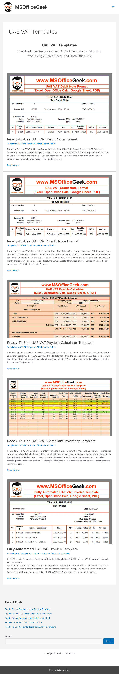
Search (8, 636)
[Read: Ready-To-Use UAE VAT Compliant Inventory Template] (59, 407)
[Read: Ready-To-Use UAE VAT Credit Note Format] (59, 205)
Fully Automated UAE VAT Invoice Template (42, 549)
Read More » (13, 165)
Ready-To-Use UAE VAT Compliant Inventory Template (51, 441)
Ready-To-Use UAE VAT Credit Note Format (43, 241)
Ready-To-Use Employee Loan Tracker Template (27, 609)
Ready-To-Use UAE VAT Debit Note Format (42, 139)
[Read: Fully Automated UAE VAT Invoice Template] (59, 511)
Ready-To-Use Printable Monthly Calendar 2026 (27, 618)
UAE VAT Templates (27, 144)
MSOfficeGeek (31, 7)
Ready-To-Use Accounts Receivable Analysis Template (30, 627)
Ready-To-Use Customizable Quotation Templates (28, 613)
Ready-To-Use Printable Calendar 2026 (23, 622)
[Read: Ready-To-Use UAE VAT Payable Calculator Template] (59, 308)
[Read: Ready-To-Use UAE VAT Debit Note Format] (59, 103)
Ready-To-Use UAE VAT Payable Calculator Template (50, 343)
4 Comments (13, 553)
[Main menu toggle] (113, 7)
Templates (12, 144)
